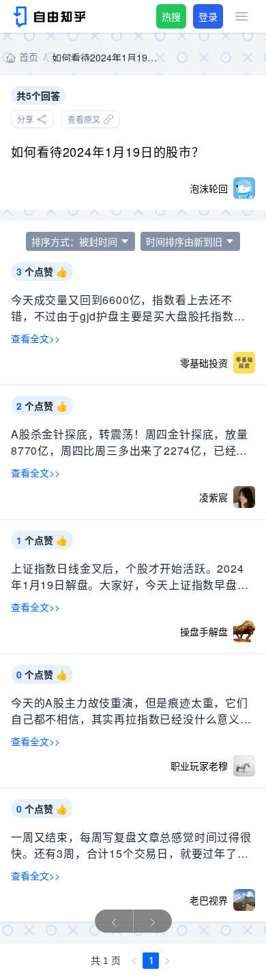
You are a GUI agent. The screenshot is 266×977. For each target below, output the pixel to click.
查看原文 (84, 119)
